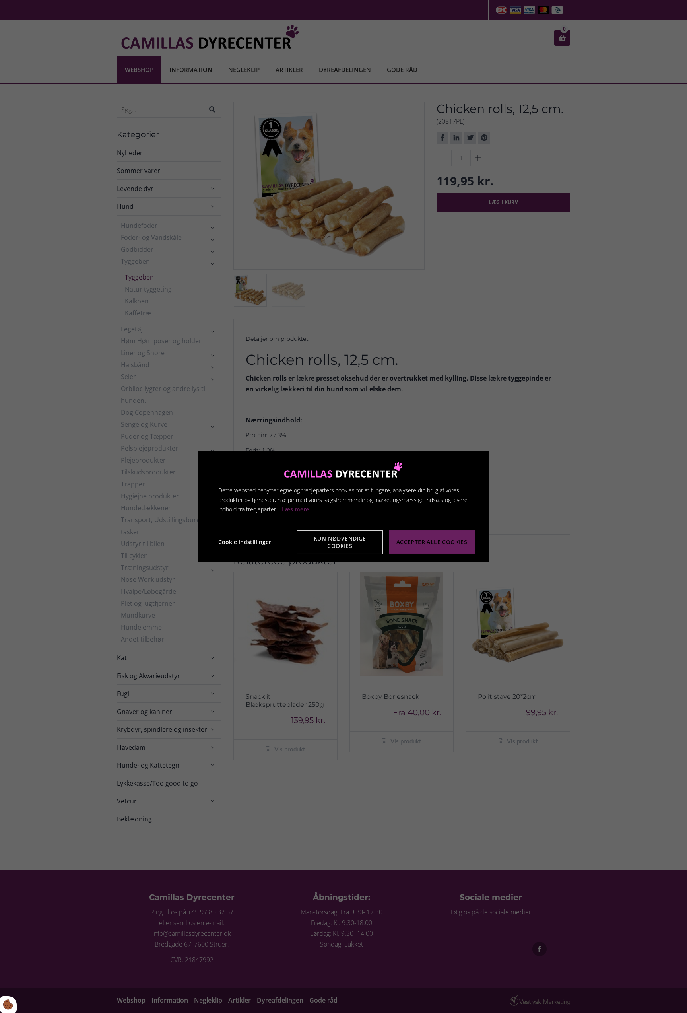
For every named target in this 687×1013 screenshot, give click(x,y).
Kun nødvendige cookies (340, 542)
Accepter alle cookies (431, 542)
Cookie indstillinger (244, 542)
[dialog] (343, 506)
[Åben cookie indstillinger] (8, 1004)
